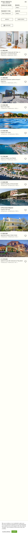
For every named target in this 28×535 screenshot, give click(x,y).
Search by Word (6, 5)
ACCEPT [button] (14, 531)
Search (7, 19)
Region (17, 5)
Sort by (17, 11)
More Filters (21, 19)
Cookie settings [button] (6, 531)
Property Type (5, 11)
